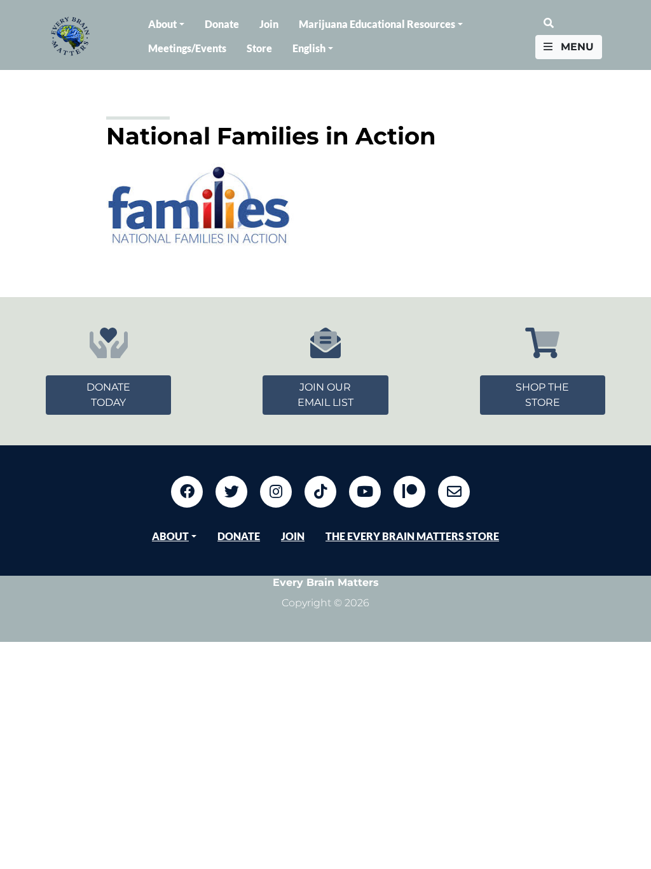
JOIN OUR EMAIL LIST (325, 394)
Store (259, 48)
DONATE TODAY (108, 394)
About (162, 24)
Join (268, 24)
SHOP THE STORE (542, 394)
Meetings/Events (187, 48)
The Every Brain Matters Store (412, 536)
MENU (576, 47)
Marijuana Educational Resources (377, 24)
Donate (222, 24)
